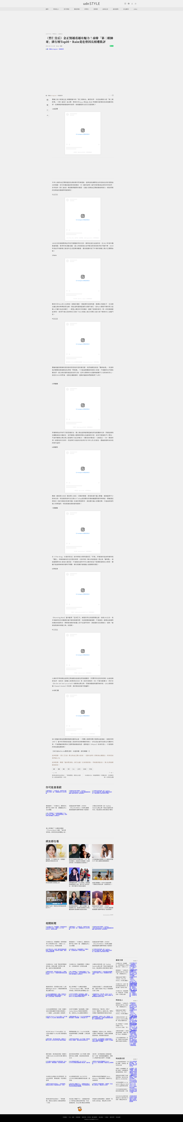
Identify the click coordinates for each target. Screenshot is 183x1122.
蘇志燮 (84, 769)
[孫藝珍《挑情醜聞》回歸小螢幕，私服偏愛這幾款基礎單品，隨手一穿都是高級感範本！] (133, 1070)
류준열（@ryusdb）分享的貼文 (83, 490)
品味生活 (105, 9)
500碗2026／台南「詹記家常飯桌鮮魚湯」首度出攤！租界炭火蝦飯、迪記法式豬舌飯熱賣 (56, 966)
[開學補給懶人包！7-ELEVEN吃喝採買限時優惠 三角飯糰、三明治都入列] (79, 1023)
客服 (73, 1117)
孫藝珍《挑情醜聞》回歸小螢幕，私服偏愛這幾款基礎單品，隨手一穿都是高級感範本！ (122, 1071)
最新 (47, 9)
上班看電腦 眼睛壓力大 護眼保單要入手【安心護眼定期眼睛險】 (102, 860)
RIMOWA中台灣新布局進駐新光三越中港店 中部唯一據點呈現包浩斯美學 (122, 1098)
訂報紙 (106, 1117)
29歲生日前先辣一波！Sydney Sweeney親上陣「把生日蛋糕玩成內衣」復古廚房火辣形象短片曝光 (102, 808)
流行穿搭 (66, 9)
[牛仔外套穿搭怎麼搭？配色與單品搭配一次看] (133, 1090)
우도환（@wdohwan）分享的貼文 (83, 551)
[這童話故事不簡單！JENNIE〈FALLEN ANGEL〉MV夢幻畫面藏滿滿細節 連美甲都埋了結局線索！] (79, 797)
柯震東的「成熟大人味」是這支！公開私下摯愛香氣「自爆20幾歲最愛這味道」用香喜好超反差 (102, 1033)
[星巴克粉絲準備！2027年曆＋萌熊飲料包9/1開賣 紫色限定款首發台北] (79, 1045)
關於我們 (112, 1117)
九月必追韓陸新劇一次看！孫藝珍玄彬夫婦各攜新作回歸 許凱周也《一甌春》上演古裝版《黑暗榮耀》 (56, 1012)
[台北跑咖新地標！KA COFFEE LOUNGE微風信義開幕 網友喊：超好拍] (79, 1068)
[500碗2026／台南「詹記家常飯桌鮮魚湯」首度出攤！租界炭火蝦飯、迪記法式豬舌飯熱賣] (56, 956)
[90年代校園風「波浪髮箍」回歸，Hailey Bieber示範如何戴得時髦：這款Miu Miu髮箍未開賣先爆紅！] (79, 1000)
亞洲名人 (61, 33)
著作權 (89, 1117)
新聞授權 (78, 1117)
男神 (69, 769)
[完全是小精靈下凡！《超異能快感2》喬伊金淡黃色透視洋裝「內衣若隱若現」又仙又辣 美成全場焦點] (79, 1090)
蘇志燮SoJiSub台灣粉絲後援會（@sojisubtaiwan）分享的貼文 (82, 362)
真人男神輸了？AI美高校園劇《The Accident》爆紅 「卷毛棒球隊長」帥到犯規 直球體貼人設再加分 (56, 831)
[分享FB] (47, 99)
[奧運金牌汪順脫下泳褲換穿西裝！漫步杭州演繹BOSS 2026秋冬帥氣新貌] (133, 1077)
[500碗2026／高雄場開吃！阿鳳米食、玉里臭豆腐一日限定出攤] (79, 956)
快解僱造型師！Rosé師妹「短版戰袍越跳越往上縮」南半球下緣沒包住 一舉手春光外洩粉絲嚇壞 (79, 884)
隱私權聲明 (94, 1117)
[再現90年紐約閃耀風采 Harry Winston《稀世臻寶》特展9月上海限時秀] (103, 1068)
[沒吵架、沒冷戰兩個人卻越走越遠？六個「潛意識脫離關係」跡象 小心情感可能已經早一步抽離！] (103, 1045)
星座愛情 (115, 9)
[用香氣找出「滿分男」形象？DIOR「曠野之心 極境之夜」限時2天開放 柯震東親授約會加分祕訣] (103, 1000)
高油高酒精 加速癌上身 (53, 882)
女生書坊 (126, 9)
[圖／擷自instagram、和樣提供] (80, 71)
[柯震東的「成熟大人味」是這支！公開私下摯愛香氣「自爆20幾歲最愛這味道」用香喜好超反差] (103, 1023)
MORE (134, 960)
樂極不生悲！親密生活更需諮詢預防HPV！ (56, 907)
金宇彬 (79, 769)
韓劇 (64, 769)
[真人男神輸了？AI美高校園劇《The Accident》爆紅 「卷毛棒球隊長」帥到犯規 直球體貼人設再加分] (56, 820)
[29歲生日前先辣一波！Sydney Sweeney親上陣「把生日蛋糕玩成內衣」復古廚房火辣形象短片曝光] (103, 797)
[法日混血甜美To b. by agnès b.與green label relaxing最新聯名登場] (133, 1084)
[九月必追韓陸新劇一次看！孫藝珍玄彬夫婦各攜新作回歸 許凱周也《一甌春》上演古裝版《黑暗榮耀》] (56, 1000)
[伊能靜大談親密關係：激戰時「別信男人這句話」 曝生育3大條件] (103, 1090)
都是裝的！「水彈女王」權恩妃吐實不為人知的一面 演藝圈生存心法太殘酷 (56, 808)
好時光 (86, 9)
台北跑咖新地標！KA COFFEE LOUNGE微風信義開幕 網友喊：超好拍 (79, 1078)
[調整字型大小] (47, 115)
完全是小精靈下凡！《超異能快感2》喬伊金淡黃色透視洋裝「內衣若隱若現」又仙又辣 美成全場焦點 (79, 1101)
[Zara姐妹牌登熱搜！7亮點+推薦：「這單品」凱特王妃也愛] (133, 1063)
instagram (54, 95)
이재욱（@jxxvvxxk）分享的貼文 (82, 673)
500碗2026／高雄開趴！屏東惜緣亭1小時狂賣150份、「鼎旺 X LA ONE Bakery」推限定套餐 (56, 944)
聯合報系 (101, 1117)
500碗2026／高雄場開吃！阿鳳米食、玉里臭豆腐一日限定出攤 (79, 965)
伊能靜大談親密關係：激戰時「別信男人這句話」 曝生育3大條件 (102, 1100)
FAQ (70, 1117)
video (135, 9)
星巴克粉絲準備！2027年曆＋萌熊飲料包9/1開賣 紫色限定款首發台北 (79, 1056)
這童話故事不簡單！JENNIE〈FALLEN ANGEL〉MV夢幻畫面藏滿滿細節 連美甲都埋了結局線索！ (79, 808)
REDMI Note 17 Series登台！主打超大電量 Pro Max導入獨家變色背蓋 (56, 1033)
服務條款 (84, 1117)
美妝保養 (77, 9)
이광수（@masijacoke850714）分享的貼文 (82, 612)
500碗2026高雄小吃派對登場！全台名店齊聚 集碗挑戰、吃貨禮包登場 (56, 1078)
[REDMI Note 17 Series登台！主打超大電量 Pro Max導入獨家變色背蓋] (56, 1023)
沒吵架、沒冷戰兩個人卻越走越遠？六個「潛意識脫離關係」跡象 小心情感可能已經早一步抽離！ (102, 1056)
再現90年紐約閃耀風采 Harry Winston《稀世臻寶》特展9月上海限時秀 (102, 1078)
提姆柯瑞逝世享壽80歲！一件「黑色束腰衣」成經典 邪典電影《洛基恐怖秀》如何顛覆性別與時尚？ (79, 860)
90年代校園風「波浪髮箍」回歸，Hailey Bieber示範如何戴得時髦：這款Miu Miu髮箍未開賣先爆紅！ (79, 1012)
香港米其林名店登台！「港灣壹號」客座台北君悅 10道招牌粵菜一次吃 (56, 1101)
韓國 (59, 769)
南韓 (54, 769)
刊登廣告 (65, 1117)
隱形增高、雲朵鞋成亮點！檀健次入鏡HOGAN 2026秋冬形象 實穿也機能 (56, 1056)
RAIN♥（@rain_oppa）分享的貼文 (82, 298)
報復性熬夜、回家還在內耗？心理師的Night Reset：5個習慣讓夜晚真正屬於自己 (56, 988)
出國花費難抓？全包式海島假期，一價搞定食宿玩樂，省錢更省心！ (102, 883)
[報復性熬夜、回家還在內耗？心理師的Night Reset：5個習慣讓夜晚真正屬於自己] (56, 978)
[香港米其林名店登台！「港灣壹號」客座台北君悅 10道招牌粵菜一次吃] (56, 1090)
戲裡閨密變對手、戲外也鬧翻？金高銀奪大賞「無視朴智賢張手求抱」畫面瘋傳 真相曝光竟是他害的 (79, 907)
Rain (74, 769)
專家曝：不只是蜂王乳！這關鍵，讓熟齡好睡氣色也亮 (56, 860)
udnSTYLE (48, 33)
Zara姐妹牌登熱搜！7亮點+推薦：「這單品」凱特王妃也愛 (122, 1063)
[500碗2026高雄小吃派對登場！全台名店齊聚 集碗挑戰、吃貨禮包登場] (56, 1068)
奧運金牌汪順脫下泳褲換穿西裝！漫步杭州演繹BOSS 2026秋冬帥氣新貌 (122, 1078)
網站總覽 (118, 1117)
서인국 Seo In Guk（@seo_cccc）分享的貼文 (82, 733)
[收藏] (47, 110)
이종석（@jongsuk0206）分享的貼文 (83, 427)
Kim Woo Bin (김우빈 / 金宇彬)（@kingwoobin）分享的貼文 (83, 237)
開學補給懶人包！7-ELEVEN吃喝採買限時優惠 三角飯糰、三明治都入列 (79, 1033)
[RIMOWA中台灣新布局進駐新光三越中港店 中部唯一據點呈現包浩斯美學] (133, 1097)
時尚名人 (56, 9)
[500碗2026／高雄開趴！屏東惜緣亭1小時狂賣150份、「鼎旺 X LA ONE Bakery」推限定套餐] (56, 933)
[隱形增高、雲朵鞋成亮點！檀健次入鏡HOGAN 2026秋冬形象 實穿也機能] (56, 1045)
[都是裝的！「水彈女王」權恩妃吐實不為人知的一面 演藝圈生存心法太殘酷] (56, 797)
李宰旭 (90, 769)
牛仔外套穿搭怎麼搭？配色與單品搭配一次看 (122, 1090)
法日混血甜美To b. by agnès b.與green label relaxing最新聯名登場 (122, 1084)
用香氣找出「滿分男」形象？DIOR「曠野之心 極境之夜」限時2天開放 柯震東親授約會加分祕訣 (102, 1011)
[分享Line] (47, 105)
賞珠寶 (96, 9)
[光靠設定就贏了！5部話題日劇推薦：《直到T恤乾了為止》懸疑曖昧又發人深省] (103, 978)
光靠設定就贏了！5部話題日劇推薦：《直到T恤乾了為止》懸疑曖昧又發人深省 (102, 988)
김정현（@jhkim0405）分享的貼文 (83, 152)
